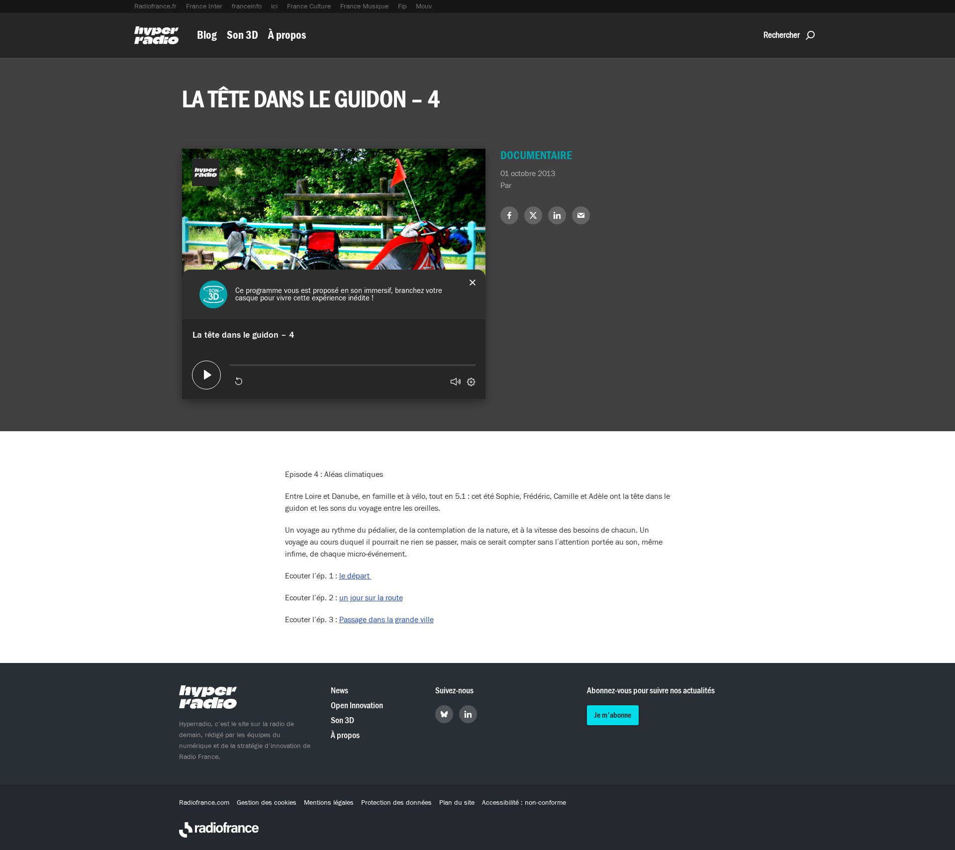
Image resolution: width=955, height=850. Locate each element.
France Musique (364, 6)
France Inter (204, 6)
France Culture (309, 6)
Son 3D (242, 35)
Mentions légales (329, 803)
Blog (207, 35)
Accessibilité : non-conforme (524, 803)
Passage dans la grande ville (386, 619)
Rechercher (782, 35)
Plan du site (457, 803)
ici (274, 6)
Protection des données (396, 803)
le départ (355, 575)
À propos (287, 35)
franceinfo (247, 6)
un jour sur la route (371, 597)
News (339, 690)
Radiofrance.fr (155, 6)
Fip (402, 6)
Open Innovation (357, 705)
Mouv (424, 6)
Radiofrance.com (204, 803)
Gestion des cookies (266, 803)
